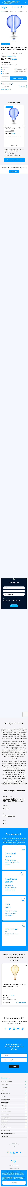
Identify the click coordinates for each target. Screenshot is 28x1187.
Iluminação (6, 10)
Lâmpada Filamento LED (19, 10)
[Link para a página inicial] (1, 10)
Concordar (14, 1182)
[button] (13, 6)
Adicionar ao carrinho (14, 159)
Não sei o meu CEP (5, 88)
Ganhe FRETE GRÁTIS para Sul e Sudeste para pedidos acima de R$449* (14, 2)
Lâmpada (11, 10)
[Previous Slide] (4, 125)
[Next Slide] (24, 125)
